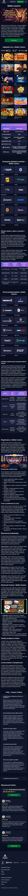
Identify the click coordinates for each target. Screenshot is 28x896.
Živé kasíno (9, 51)
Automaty (23, 50)
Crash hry (15, 51)
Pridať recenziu (14, 795)
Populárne (3, 50)
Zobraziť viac (14, 846)
